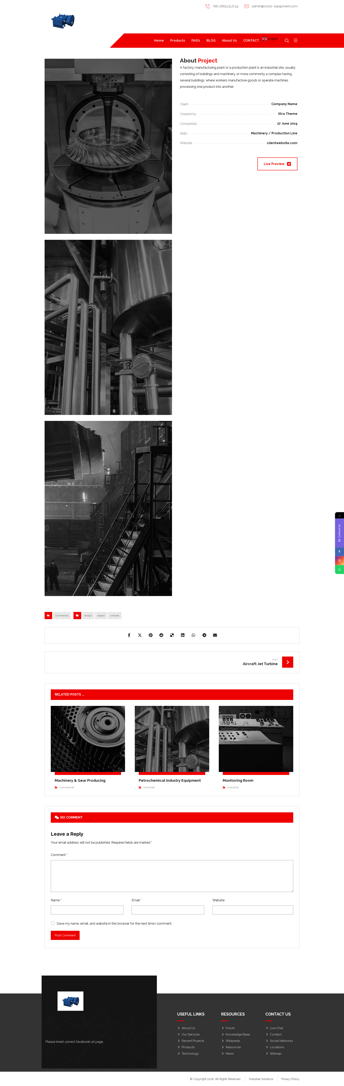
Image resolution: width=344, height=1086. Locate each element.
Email (137, 900)
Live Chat (276, 1028)
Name (56, 900)
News (230, 1053)
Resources (233, 1047)
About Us (188, 1028)
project (101, 615)
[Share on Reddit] (161, 635)
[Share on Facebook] (129, 635)
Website (218, 900)
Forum (230, 1028)
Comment (59, 855)
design (88, 615)
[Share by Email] (215, 635)
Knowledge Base (238, 1034)
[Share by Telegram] (204, 635)
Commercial (61, 615)
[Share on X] (140, 635)
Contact (275, 1034)
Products (188, 1047)
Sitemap (275, 1053)
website (114, 615)
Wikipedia (233, 1041)
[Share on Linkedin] (183, 635)
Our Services (190, 1034)
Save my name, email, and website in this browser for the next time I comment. (114, 923)
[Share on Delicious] (172, 635)
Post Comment (65, 935)
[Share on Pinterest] (150, 635)
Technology (190, 1053)
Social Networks (281, 1041)
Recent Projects (193, 1041)
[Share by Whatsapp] (193, 635)
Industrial (149, 787)
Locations (277, 1047)
